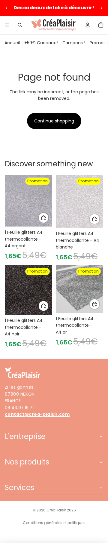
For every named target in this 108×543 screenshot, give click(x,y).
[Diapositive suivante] (101, 7)
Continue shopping (54, 121)
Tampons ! (74, 43)
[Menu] (7, 25)
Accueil (12, 43)
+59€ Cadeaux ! (41, 43)
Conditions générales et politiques (54, 522)
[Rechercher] (19, 25)
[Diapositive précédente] (6, 7)
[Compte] (87, 25)
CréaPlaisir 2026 (61, 510)
